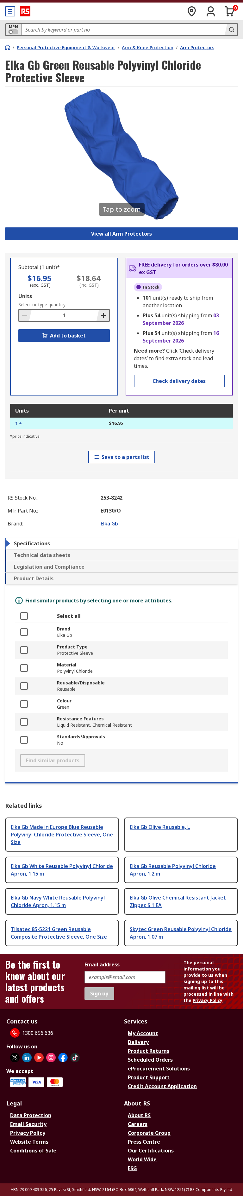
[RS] (25, 11)
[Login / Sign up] (210, 11)
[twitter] (15, 1057)
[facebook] (63, 1057)
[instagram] (51, 1057)
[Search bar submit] (231, 29)
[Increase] (103, 315)
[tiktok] (75, 1057)
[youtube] (39, 1057)
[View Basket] (229, 11)
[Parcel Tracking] (192, 11)
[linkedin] (27, 1057)
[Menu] (10, 11)
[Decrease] (25, 315)
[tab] (121, 543)
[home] (7, 47)
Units (25, 296)
